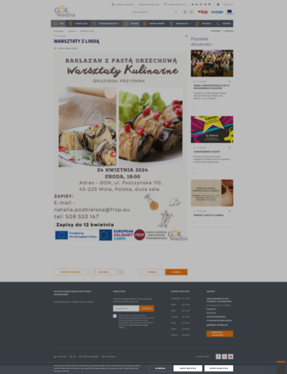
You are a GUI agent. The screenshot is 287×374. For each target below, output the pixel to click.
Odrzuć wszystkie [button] (188, 368)
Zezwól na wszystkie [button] (219, 368)
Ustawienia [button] (160, 368)
